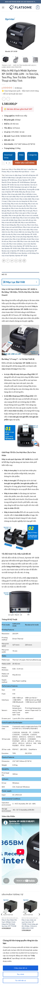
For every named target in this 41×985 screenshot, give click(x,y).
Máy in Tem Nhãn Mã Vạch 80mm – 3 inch (21, 172)
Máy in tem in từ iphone (27, 218)
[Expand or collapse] (36, 282)
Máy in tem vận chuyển (27, 241)
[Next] (36, 35)
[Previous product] (8, 99)
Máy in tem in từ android (30, 215)
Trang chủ (6, 65)
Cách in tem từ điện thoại (13, 175)
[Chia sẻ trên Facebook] (8, 261)
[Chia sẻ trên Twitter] (12, 261)
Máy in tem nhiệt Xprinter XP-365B (24, 234)
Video (21, 155)
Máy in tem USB (14, 241)
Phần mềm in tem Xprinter (29, 248)
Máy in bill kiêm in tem (29, 194)
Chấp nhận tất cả (20, 968)
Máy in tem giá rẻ (21, 213)
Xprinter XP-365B (21, 255)
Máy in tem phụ (7, 237)
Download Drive (8, 156)
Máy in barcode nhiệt (14, 194)
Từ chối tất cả (20, 980)
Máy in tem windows (16, 244)
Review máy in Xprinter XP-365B (12, 251)
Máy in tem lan (21, 225)
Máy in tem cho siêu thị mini (20, 208)
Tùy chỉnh (20, 974)
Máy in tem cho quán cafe (17, 206)
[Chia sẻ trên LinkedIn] (24, 261)
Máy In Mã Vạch (8, 289)
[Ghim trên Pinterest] (20, 261)
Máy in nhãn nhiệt (25, 199)
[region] (20, 961)
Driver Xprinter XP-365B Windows (18, 182)
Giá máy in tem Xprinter (22, 185)
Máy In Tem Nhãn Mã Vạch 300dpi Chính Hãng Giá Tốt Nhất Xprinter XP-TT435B (9, 923)
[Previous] (5, 35)
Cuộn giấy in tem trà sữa (23, 178)
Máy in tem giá (27, 211)
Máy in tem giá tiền (15, 215)
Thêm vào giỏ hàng (25, 163)
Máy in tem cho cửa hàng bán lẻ (18, 201)
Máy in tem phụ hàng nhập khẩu (23, 237)
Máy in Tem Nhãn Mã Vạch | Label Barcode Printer (19, 66)
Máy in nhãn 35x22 (12, 199)
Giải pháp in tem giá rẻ (21, 187)
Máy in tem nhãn (24, 230)
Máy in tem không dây (9, 225)
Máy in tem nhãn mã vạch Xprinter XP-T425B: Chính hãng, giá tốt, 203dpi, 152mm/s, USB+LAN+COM (30, 924)
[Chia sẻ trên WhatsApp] (4, 261)
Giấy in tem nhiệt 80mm (18, 189)
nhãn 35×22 (14, 508)
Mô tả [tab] (4, 274)
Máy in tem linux (32, 225)
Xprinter (28, 557)
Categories (32, 155)
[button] (3, 7)
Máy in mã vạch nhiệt (9, 196)
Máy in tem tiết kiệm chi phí (22, 239)
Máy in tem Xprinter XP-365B (19, 246)
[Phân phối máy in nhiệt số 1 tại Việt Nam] (20, 7)
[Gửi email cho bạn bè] (16, 261)
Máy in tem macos (12, 230)
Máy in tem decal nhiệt (14, 211)
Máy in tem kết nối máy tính (27, 220)
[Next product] (3, 99)
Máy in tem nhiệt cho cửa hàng (21, 232)
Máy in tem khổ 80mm (28, 222)
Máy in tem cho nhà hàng (19, 204)
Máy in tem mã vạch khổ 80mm (12, 227)
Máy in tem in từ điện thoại (10, 218)
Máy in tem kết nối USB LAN (11, 222)
